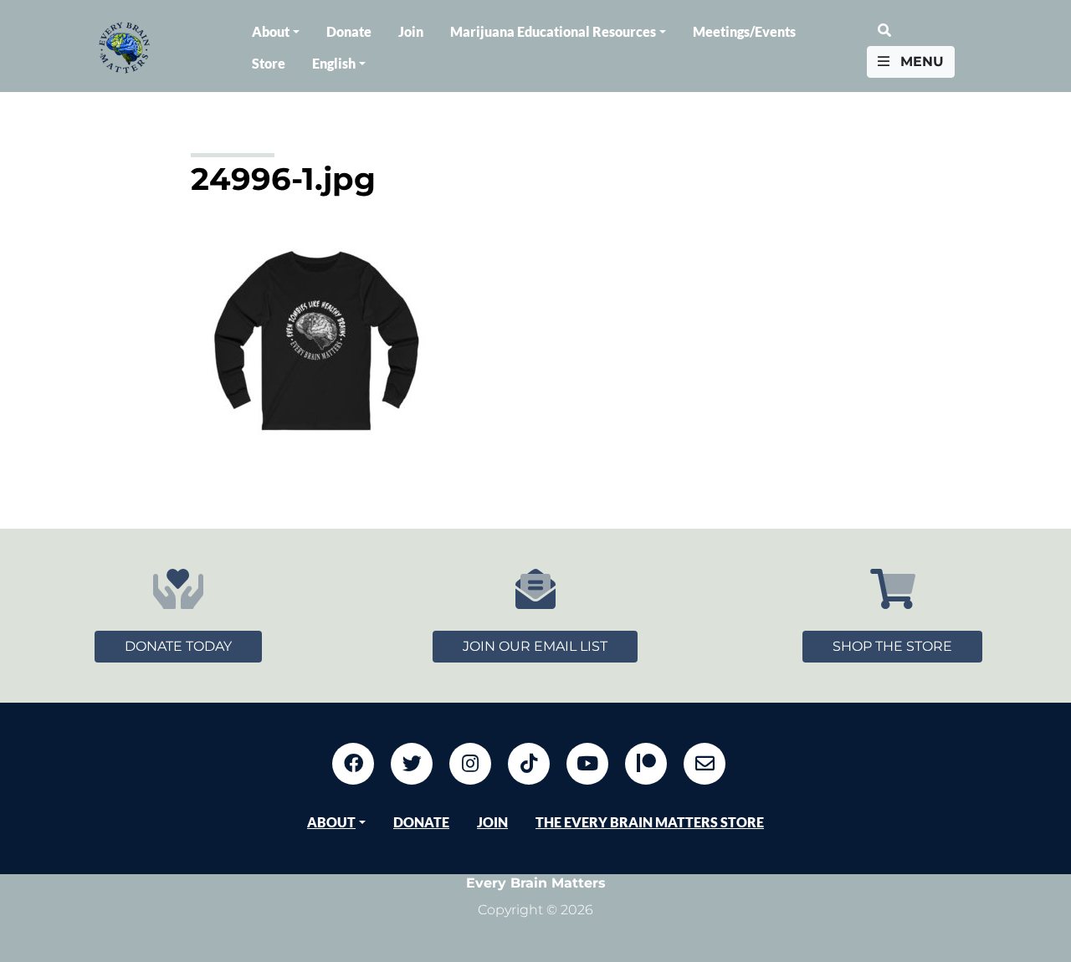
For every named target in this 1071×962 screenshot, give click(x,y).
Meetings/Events (744, 31)
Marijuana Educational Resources (553, 31)
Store (268, 63)
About (271, 31)
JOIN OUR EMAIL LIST (535, 646)
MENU (920, 61)
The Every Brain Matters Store (650, 822)
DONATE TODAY (178, 646)
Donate (349, 31)
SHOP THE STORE (892, 646)
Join (410, 31)
